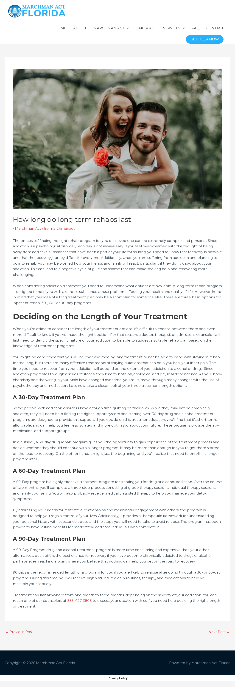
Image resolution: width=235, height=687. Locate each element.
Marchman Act (28, 228)
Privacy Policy (118, 678)
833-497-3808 (79, 600)
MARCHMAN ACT (108, 28)
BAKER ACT (146, 28)
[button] (205, 39)
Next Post (219, 632)
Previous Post (19, 632)
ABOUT (80, 28)
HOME (60, 28)
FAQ (195, 28)
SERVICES (171, 28)
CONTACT (215, 28)
